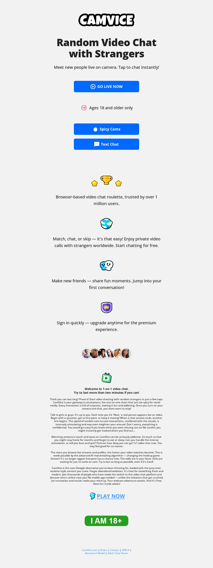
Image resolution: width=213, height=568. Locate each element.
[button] (106, 86)
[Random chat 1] (94, 353)
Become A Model (95, 553)
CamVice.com (90, 550)
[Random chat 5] (126, 353)
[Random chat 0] (86, 353)
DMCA (125, 550)
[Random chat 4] (118, 353)
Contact (114, 550)
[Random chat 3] (110, 353)
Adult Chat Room (118, 553)
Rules (103, 550)
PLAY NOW (111, 496)
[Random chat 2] (102, 353)
